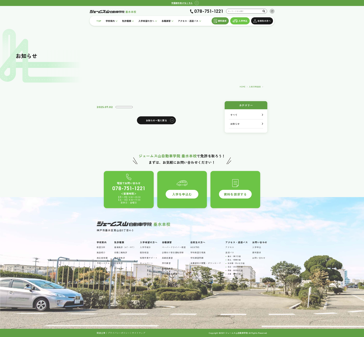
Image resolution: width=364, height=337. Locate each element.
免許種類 (126, 21)
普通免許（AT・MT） (125, 247)
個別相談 (144, 252)
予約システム (103, 263)
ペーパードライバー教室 (174, 247)
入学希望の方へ (146, 21)
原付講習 (166, 263)
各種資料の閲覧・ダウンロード (205, 263)
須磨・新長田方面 (235, 270)
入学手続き (145, 247)
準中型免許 (119, 258)
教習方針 (101, 247)
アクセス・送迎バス (188, 21)
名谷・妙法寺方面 (235, 267)
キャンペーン (146, 263)
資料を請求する (235, 194)
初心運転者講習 (169, 274)
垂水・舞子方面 (234, 256)
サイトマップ (138, 333)
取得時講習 (167, 268)
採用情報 (101, 274)
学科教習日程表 (198, 252)
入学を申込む (182, 194)
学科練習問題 (196, 258)
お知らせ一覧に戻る (156, 120)
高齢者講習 (167, 258)
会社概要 (101, 279)
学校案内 (110, 21)
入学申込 (243, 20)
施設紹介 (101, 252)
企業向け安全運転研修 (173, 252)
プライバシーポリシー (119, 333)
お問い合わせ (258, 258)
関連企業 (101, 284)
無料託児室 (102, 268)
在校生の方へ (264, 20)
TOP (98, 21)
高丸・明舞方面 (234, 260)
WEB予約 (194, 247)
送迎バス (229, 252)
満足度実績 (102, 258)
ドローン (118, 268)
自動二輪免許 (120, 252)
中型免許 (118, 263)
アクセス (229, 247)
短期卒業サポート (148, 258)
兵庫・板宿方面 (234, 274)
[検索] (264, 11)
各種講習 (166, 21)
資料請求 (222, 20)
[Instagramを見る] (272, 11)
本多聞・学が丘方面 (236, 263)
